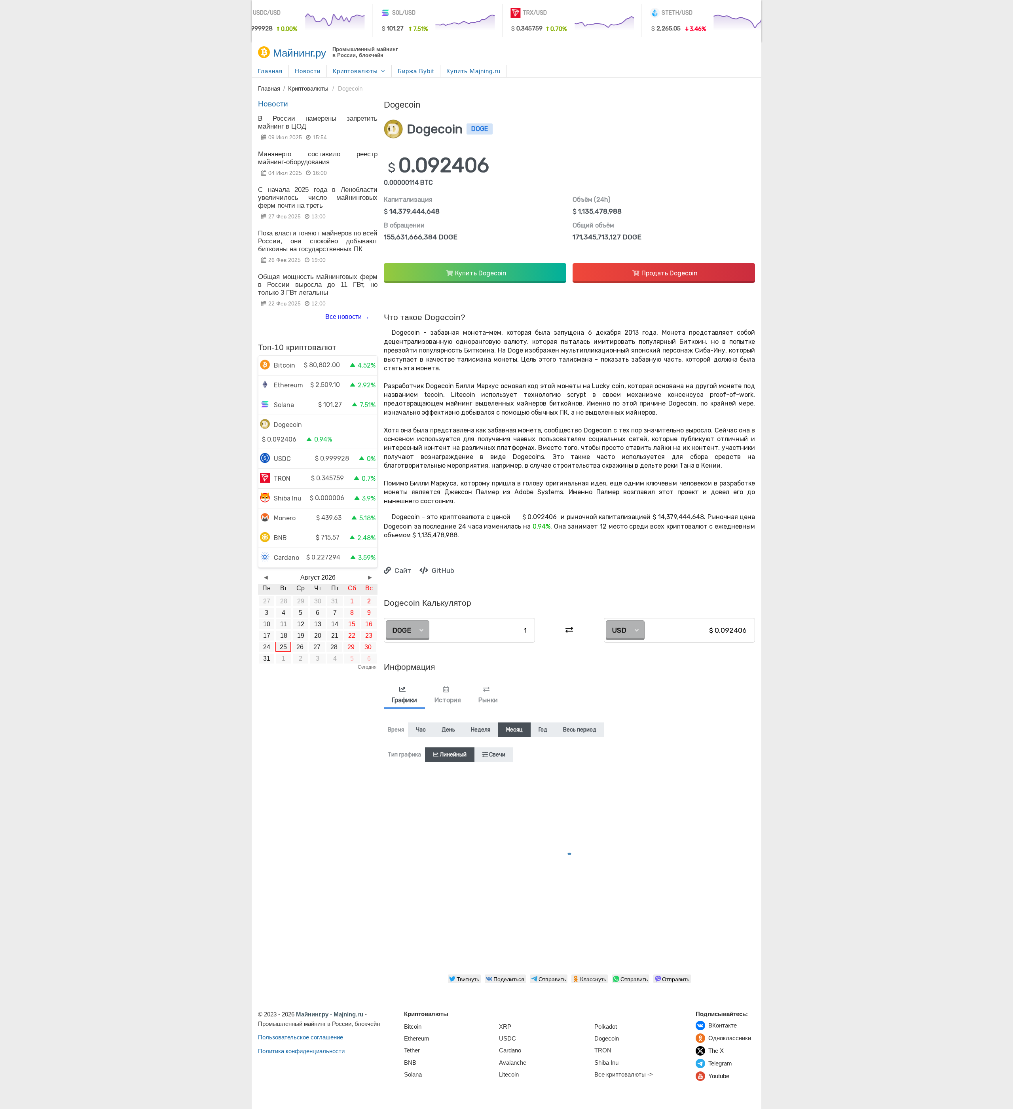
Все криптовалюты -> (623, 1074)
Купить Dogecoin (480, 273)
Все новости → (347, 316)
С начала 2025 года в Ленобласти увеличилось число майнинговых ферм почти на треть (318, 197)
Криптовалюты (355, 71)
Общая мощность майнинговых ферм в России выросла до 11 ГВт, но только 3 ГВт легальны (318, 284)
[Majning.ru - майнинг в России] (264, 52)
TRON (602, 1050)
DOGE (401, 630)
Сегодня (367, 667)
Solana (413, 1074)
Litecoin (509, 1074)
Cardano (510, 1050)
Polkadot (605, 1026)
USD (619, 630)
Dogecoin (606, 1038)
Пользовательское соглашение (300, 1037)
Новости (308, 71)
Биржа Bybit (416, 71)
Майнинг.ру (299, 53)
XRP (505, 1026)
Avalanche (512, 1062)
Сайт (402, 570)
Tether (412, 1050)
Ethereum (416, 1038)
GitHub (442, 570)
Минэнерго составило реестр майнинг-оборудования (318, 158)
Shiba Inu (606, 1062)
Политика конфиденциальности (301, 1051)
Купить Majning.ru (473, 71)
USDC (507, 1038)
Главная (270, 71)
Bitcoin (412, 1026)
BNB (410, 1062)
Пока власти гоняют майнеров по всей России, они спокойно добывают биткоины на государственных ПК (318, 241)
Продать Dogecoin (669, 273)
